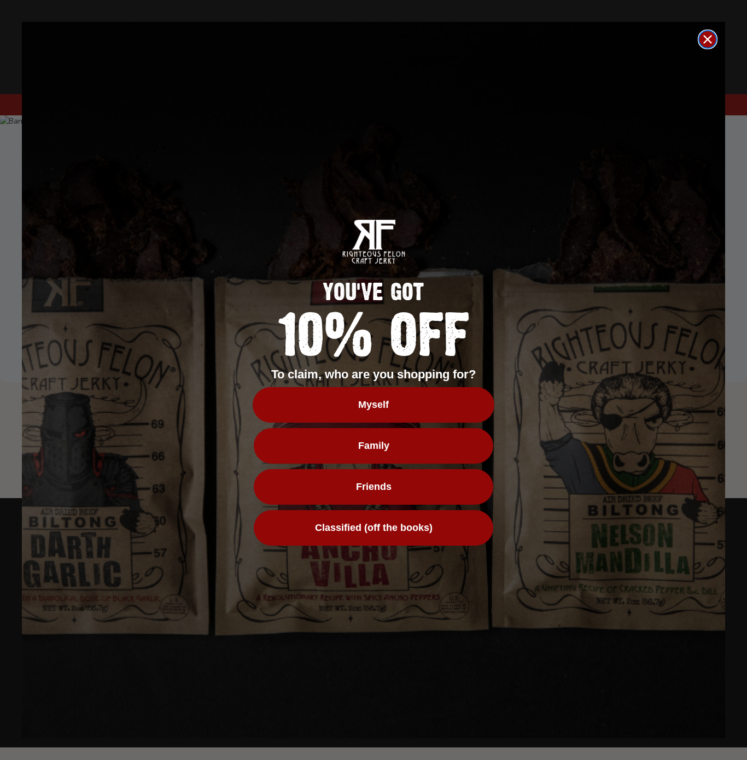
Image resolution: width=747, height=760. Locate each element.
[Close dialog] (707, 39)
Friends (374, 486)
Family (373, 445)
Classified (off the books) (374, 527)
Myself (373, 404)
